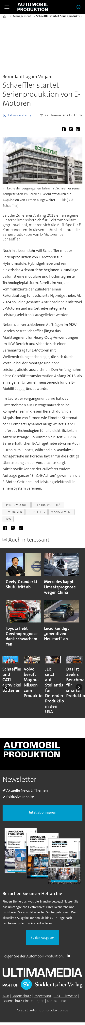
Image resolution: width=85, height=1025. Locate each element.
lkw (8, 519)
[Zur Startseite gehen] (32, 7)
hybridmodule (16, 505)
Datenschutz (21, 995)
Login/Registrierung (79, 7)
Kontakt (53, 1000)
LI (69, 955)
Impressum (42, 995)
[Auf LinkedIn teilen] (79, 130)
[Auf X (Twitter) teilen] (71, 130)
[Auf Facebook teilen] (64, 130)
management (61, 512)
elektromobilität (48, 505)
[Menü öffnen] (7, 7)
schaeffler (36, 512)
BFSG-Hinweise (65, 995)
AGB (6, 995)
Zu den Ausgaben (43, 938)
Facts (65, 1000)
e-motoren (13, 512)
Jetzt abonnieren (42, 812)
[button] (6, 687)
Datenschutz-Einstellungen (23, 1000)
